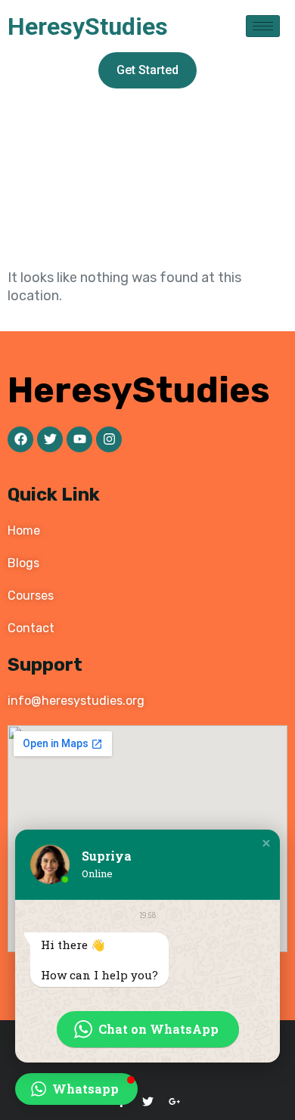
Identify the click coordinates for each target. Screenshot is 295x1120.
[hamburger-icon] (263, 26)
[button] (266, 843)
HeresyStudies (88, 26)
